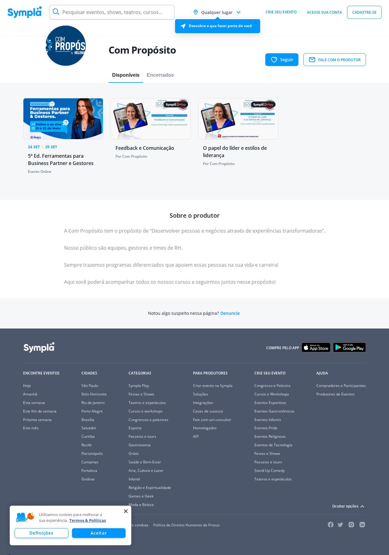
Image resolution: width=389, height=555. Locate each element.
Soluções (200, 394)
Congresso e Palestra (272, 385)
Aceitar (99, 533)
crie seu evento (281, 12)
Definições (41, 533)
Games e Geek (141, 496)
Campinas (89, 462)
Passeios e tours (142, 436)
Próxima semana (37, 419)
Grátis (134, 453)
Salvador (88, 427)
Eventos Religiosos (270, 436)
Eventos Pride (265, 427)
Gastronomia (140, 445)
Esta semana (34, 402)
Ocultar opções (345, 506)
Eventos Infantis (267, 419)
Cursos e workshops (146, 411)
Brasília (87, 419)
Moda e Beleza (141, 504)
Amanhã (30, 394)
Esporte (135, 427)
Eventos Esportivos (270, 402)
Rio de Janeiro (93, 402)
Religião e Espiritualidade (150, 487)
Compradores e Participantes (341, 385)
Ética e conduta (135, 525)
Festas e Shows (141, 394)
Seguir (286, 59)
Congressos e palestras (148, 419)
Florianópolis (92, 453)
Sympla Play (139, 385)
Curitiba (88, 436)
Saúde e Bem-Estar (145, 462)
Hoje (27, 385)
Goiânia (88, 479)
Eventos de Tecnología (273, 445)
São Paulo (89, 385)
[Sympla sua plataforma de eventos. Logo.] (24, 12)
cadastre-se (364, 12)
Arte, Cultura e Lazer (146, 470)
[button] (25, 517)
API (195, 436)
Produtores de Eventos (335, 394)
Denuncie (230, 313)
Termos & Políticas (87, 520)
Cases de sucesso (208, 411)
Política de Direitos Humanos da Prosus (186, 525)
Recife (86, 445)
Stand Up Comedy (269, 470)
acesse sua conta (324, 12)
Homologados (205, 427)
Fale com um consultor (212, 419)
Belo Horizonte (94, 394)
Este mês (31, 427)
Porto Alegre (92, 411)
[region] (70, 525)
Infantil (134, 479)
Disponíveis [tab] (125, 75)
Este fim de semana (40, 411)
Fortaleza (89, 470)
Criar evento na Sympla (212, 385)
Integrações (203, 402)
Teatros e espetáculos (147, 402)
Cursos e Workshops (271, 394)
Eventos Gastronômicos (274, 411)
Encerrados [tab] (160, 75)
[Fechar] (126, 511)
